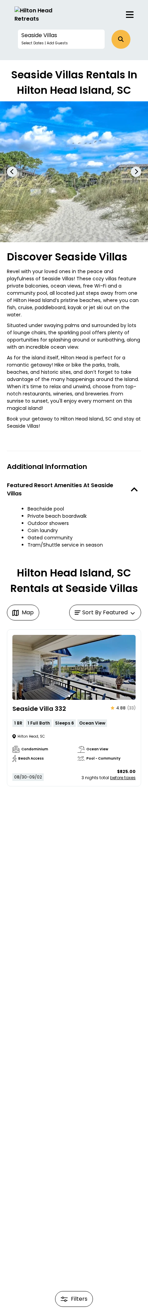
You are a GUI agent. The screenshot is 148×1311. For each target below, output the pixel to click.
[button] (61, 39)
